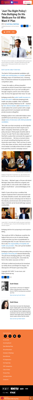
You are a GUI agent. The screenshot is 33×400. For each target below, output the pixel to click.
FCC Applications (7, 359)
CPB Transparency (7, 366)
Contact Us (5, 379)
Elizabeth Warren (24, 106)
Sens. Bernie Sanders (9, 106)
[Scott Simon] (5, 286)
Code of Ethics (6, 369)
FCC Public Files (7, 363)
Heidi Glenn (16, 24)
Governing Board (7, 343)
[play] (2, 398)
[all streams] (31, 398)
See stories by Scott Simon (17, 295)
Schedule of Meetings (8, 353)
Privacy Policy (6, 373)
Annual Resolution (7, 349)
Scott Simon (9, 24)
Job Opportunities (7, 376)
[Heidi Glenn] (5, 304)
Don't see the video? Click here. (11, 70)
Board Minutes (6, 356)
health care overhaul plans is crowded (13, 75)
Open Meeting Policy (8, 346)
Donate (28, 2)
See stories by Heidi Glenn (17, 318)
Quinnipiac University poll (9, 253)
